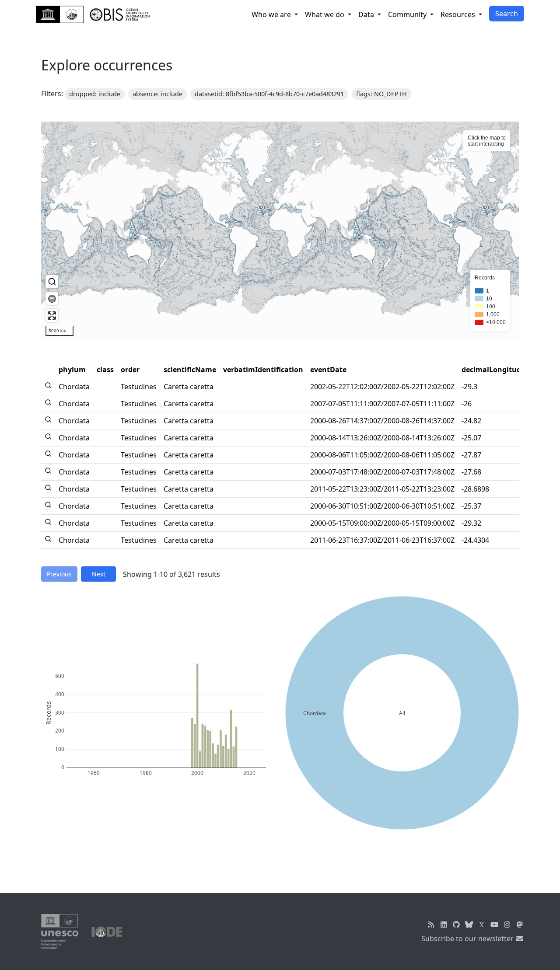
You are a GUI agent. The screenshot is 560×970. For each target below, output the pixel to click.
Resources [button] (459, 14)
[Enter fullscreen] (52, 315)
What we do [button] (325, 14)
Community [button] (408, 14)
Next (98, 574)
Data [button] (367, 14)
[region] (280, 231)
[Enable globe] (52, 298)
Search (506, 13)
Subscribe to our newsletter (468, 938)
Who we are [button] (272, 14)
